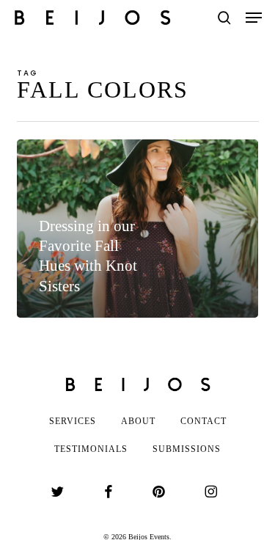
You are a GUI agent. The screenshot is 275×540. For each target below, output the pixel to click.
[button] (254, 17)
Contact (203, 421)
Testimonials (91, 449)
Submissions (187, 449)
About (138, 421)
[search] (224, 17)
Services (72, 421)
